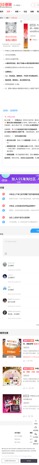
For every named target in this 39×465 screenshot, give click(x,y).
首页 (1, 18)
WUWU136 (11, 263)
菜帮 (9, 287)
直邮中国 (14, 110)
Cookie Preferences (10, 461)
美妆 (6, 110)
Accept (29, 461)
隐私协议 (17, 439)
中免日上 (34, 40)
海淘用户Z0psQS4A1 (14, 299)
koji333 (10, 275)
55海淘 (6, 5)
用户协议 (17, 442)
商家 (17, 11)
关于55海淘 (18, 436)
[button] (18, 5)
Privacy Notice (27, 456)
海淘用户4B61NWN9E (14, 311)
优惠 (8, 11)
